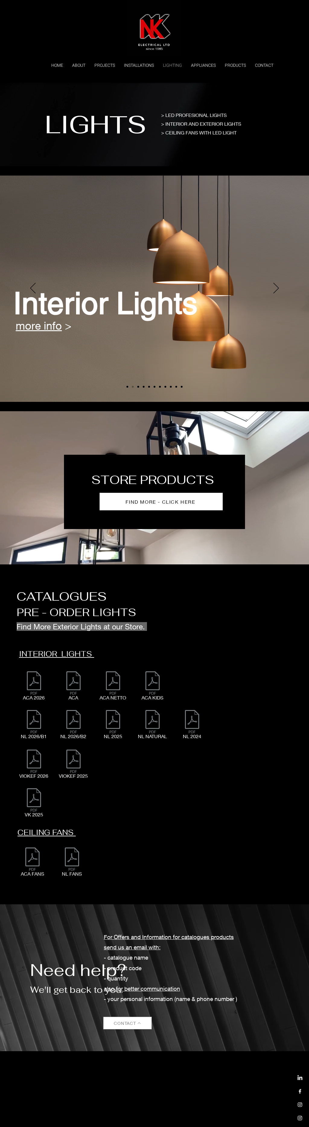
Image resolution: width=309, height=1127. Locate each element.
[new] (182, 387)
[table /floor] (160, 387)
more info (187, 323)
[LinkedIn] (300, 1078)
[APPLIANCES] (300, 1118)
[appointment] (127, 387)
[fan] (149, 387)
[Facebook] (300, 1091)
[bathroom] (154, 387)
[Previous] (33, 288)
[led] (144, 387)
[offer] (176, 387)
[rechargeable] (165, 387)
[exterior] (138, 387)
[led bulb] (171, 387)
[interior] (133, 387)
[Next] (276, 288)
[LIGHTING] (300, 1105)
